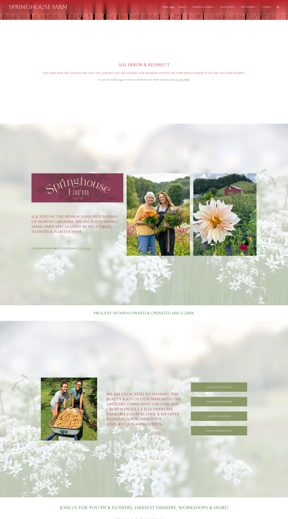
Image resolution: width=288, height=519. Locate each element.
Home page (168, 6)
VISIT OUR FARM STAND (219, 387)
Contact (266, 6)
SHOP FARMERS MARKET (219, 401)
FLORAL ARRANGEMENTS (219, 430)
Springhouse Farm (38, 7)
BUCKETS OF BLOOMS (219, 416)
